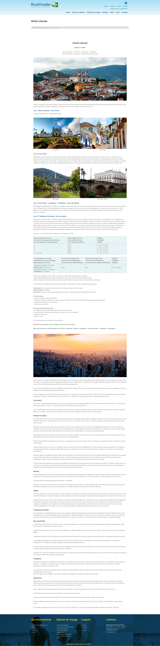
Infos (118, 12)
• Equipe (33, 626)
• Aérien (58, 637)
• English (83, 628)
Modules (105, 12)
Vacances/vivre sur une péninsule (119, 8)
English (119, 6)
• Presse (33, 632)
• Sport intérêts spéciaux (63, 636)
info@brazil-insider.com (112, 629)
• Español (83, 630)
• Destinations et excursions (64, 634)
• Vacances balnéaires (62, 628)
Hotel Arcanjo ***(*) (40, 267)
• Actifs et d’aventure (62, 630)
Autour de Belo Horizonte (57, 324)
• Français (84, 626)
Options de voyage (93, 12)
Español (125, 6)
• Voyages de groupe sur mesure (64, 626)
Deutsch (106, 6)
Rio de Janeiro (70, 324)
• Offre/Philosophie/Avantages (39, 625)
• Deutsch (83, 625)
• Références (34, 630)
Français (112, 6)
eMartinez (88, 644)
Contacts (124, 12)
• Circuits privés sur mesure (62, 625)
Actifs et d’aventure (43, 27)
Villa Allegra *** (38, 271)
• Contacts (34, 628)
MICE (112, 12)
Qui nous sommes (78, 12)
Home (68, 12)
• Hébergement (60, 632)
